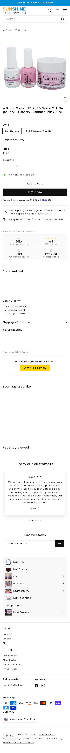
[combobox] (35, 19)
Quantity (8, 160)
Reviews (7, 638)
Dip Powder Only (14, 139)
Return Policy (10, 655)
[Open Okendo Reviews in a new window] (15, 352)
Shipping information (16, 322)
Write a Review (38, 368)
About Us (8, 634)
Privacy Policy (10, 669)
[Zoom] (65, 98)
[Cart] (57, 10)
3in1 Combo (12, 131)
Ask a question (12, 330)
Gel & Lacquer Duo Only (40, 131)
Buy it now (35, 192)
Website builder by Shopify (18, 742)
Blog (5, 643)
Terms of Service (12, 664)
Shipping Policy (11, 660)
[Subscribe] (59, 543)
